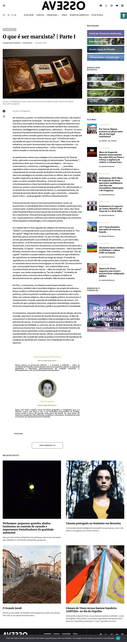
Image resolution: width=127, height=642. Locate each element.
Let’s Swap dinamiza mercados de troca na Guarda (109, 229)
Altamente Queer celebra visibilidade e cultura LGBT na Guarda (111, 250)
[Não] (124, 638)
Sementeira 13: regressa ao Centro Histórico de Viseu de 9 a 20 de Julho (111, 208)
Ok (118, 638)
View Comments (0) (47, 445)
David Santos (27, 43)
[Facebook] (101, 5)
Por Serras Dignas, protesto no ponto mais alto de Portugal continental (111, 133)
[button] (124, 15)
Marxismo (18, 433)
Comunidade (9, 29)
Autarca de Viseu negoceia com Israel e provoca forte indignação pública (111, 272)
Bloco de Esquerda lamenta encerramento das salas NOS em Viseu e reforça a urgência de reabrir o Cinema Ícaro (111, 157)
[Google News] (122, 5)
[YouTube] (117, 5)
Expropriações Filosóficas (12, 43)
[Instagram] (112, 5)
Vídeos (75, 634)
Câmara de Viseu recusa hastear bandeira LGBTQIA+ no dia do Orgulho (91, 610)
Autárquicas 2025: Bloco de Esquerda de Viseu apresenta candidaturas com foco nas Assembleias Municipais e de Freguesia (111, 184)
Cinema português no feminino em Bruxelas (93, 523)
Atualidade (104, 125)
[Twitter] (106, 5)
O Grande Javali (12, 608)
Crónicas (57, 634)
